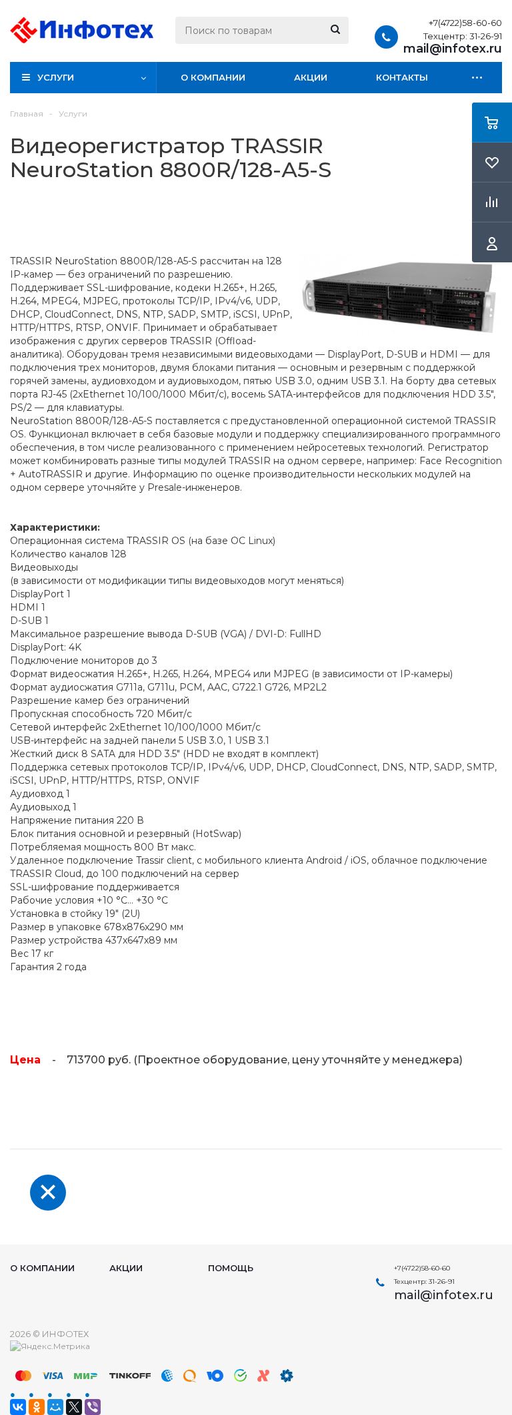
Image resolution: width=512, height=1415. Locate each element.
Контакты (402, 77)
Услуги (55, 77)
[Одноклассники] (37, 1407)
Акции (310, 77)
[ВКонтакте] (18, 1407)
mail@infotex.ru (452, 49)
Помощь (230, 1268)
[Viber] (93, 1407)
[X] (74, 1407)
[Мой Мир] (55, 1407)
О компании (213, 77)
